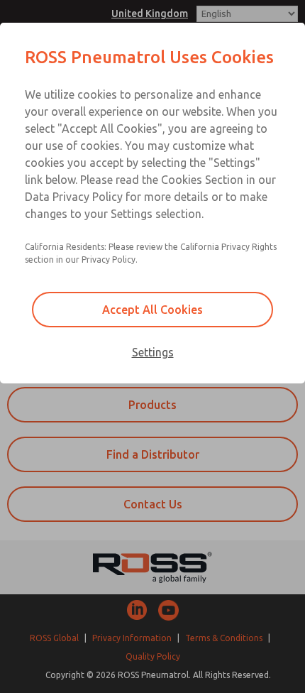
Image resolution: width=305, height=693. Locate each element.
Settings (153, 352)
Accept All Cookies (152, 309)
